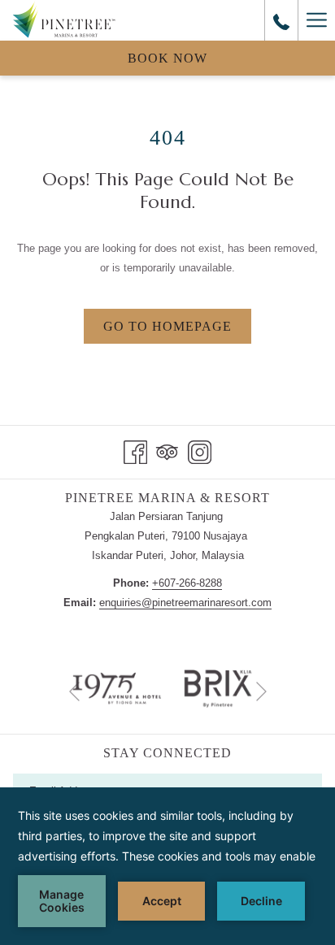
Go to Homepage (167, 326)
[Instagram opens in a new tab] (199, 450)
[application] (167, 866)
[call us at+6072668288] (281, 20)
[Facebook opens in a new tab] (135, 450)
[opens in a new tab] (218, 688)
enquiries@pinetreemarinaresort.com (185, 602)
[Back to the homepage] (64, 20)
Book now (167, 58)
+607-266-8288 (187, 583)
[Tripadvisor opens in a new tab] (167, 450)
